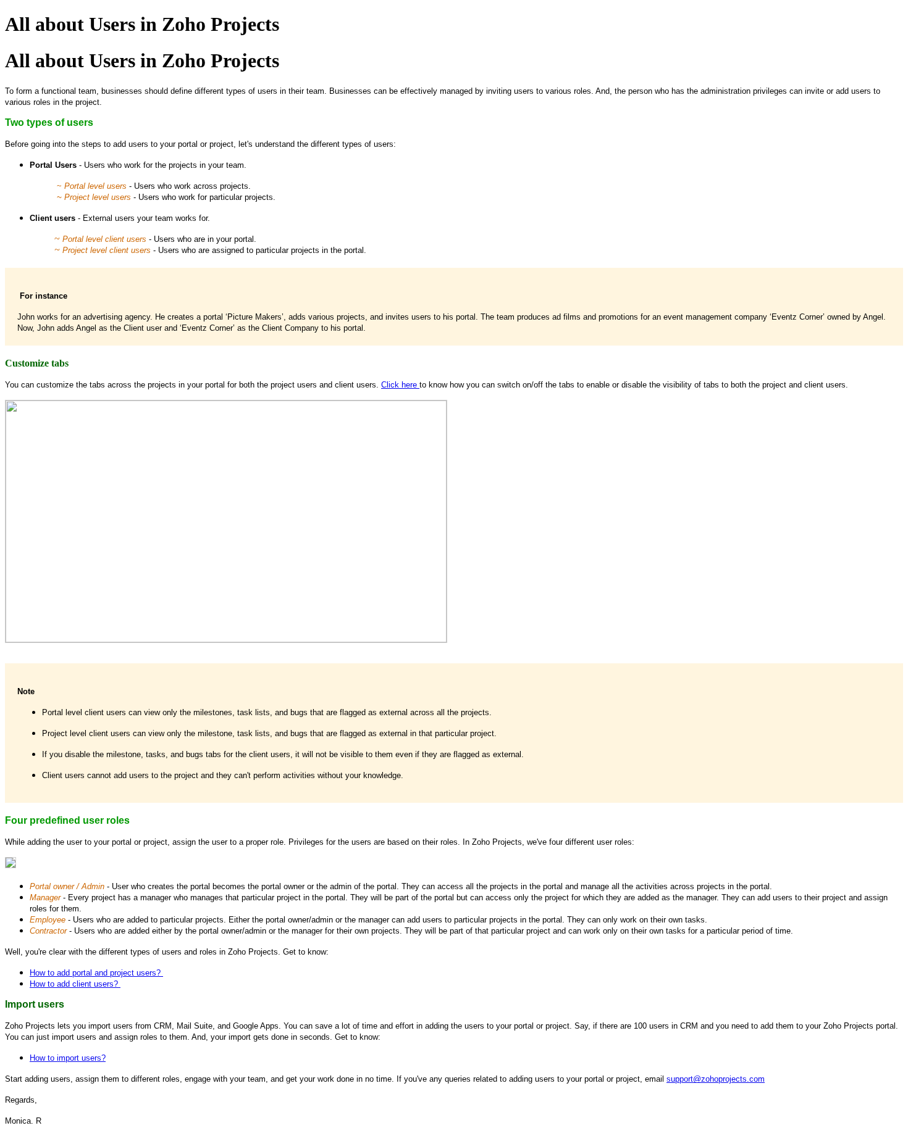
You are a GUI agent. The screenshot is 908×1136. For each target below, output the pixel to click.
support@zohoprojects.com (715, 1079)
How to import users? (68, 1058)
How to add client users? (75, 984)
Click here (400, 384)
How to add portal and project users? (96, 972)
